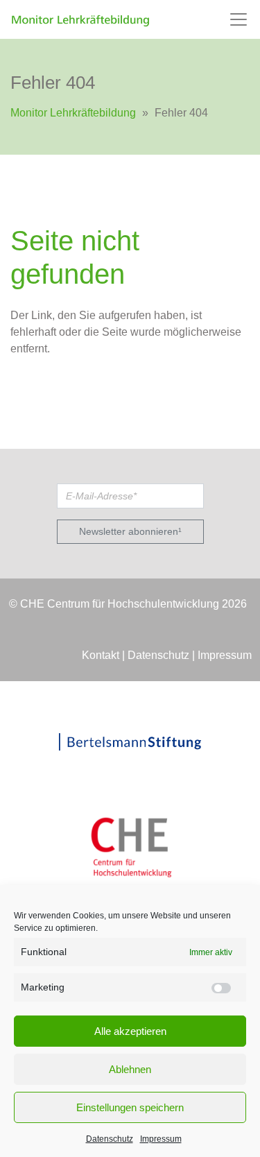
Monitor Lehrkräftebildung (73, 113)
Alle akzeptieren (130, 1031)
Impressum (161, 1139)
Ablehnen (130, 1069)
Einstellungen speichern (130, 1107)
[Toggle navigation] (238, 19)
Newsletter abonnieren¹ (130, 531)
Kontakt (100, 655)
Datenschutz (109, 1139)
